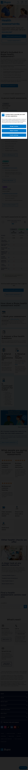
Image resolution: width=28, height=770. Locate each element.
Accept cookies (14, 126)
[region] (14, 125)
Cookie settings (14, 135)
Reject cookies (14, 130)
